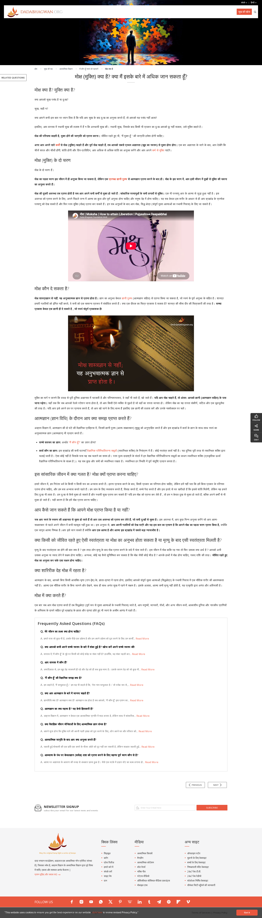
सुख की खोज (244, 11)
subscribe (212, 807)
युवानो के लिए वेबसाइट (197, 858)
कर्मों (58, 145)
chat (256, 439)
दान (105, 880)
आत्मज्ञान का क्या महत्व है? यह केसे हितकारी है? (66, 708)
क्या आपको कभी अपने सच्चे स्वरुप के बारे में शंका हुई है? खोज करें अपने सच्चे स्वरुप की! (87, 647)
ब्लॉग (106, 858)
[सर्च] (255, 11)
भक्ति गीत (141, 871)
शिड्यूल (107, 853)
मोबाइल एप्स (142, 885)
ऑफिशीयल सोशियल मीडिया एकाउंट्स (153, 880)
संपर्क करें (108, 871)
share (256, 430)
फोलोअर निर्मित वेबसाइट (197, 880)
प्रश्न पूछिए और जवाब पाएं (46, 874)
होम (36, 68)
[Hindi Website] (33, 11)
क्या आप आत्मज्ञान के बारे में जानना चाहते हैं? (65, 693)
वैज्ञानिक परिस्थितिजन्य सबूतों (102, 450)
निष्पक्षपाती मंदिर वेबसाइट (198, 867)
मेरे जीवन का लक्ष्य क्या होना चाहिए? (60, 631)
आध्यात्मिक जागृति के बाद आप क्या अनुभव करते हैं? (68, 739)
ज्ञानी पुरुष (127, 298)
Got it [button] (247, 912)
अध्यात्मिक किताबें (144, 853)
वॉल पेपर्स (141, 867)
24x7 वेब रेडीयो (194, 876)
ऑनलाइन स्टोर (193, 853)
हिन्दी (253, 2)
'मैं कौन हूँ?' (74, 442)
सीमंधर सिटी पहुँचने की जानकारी (201, 885)
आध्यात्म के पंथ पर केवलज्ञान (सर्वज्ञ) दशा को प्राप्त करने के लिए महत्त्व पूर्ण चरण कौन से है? (89, 755)
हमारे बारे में (108, 867)
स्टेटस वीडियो (143, 876)
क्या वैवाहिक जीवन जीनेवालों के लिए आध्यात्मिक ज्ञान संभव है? (73, 724)
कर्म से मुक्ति (158, 150)
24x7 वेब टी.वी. (194, 871)
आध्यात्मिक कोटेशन (145, 862)
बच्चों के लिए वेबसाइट (196, 862)
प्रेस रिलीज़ (109, 862)
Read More (142, 638)
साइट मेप (108, 876)
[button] (139, 912)
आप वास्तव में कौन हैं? (53, 662)
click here (97, 912)
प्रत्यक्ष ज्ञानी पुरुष (118, 179)
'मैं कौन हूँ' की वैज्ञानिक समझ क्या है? (61, 678)
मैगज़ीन (140, 858)
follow (256, 420)
